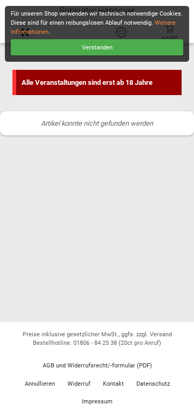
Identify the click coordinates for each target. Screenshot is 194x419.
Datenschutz (153, 383)
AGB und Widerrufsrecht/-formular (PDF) (97, 365)
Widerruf (79, 383)
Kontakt (113, 383)
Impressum (97, 401)
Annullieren (40, 383)
